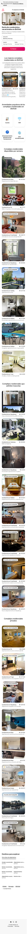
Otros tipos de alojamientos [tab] (9, 857)
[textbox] (7, 44)
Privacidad (10, 926)
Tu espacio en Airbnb (18, 10)
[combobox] (13, 38)
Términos (16, 926)
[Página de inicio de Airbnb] (3, 9)
